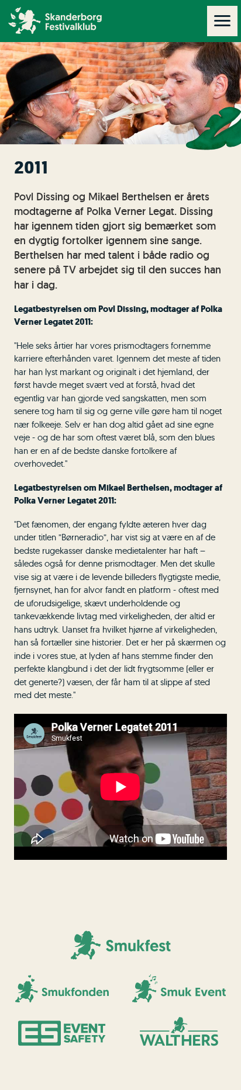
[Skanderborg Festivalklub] (25, 20)
